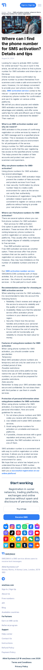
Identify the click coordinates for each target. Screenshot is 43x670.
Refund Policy (8, 648)
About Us (6, 594)
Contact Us (7, 638)
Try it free (21, 509)
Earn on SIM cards (10, 621)
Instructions (7, 643)
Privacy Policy (21, 667)
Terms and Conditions (21, 662)
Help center (7, 634)
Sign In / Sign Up (28, 5)
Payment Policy (8, 652)
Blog (4, 607)
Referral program (9, 625)
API (3, 603)
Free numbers (8, 598)
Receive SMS (21, 517)
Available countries (10, 612)
